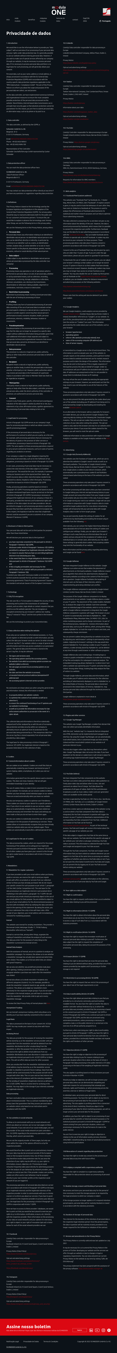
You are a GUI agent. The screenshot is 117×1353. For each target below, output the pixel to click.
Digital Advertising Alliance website (93, 276)
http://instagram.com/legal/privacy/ (19, 1297)
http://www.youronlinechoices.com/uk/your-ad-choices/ (83, 291)
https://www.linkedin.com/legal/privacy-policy (79, 63)
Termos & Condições (50, 1341)
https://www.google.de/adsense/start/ (77, 699)
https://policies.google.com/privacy (86, 142)
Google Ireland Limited (71, 314)
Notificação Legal (12, 1341)
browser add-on (75, 408)
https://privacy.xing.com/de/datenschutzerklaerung (81, 175)
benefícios (32, 20)
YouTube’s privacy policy (72, 879)
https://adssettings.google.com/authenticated (79, 149)
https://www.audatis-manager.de (90, 1269)
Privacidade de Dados (31, 1341)
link (85, 521)
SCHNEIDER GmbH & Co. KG (16, 1347)
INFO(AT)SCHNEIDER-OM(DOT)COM (24, 139)
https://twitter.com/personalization (75, 119)
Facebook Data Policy (77, 235)
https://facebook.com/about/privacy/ (19, 1268)
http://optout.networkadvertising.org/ (76, 286)
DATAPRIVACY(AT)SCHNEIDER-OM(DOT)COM (27, 186)
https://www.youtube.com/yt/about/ (76, 825)
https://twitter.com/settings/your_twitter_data (80, 112)
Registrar (79, 1330)
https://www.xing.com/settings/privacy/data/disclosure (83, 182)
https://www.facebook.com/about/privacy (21, 1254)
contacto (75, 20)
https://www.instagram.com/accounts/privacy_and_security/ (28, 1304)
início (8, 20)
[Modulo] (59, 10)
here (48, 1003)
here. (83, 552)
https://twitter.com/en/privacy (74, 103)
